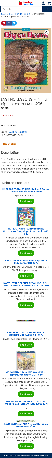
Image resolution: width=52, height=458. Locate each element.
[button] (46, 32)
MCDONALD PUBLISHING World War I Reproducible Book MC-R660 (26, 373)
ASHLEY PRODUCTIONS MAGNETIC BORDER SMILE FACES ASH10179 (26, 333)
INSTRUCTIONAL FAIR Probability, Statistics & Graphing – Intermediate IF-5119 (26, 231)
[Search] (47, 9)
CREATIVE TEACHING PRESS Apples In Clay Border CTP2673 (26, 261)
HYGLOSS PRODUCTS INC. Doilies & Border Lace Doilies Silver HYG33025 (26, 190)
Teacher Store (7, 14)
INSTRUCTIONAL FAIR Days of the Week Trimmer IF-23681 (26, 425)
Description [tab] (9, 144)
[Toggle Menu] (3, 3)
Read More (26, 201)
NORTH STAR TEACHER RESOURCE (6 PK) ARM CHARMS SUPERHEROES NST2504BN (26, 284)
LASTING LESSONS (22, 14)
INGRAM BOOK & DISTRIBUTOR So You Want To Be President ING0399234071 (26, 402)
